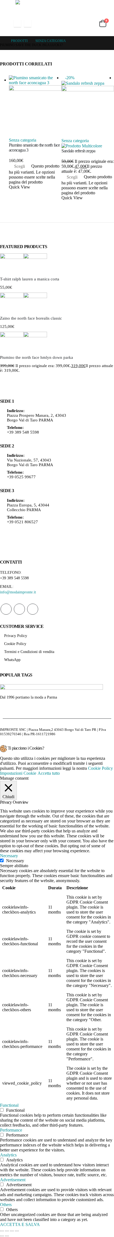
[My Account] (76, 23)
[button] (5, 23)
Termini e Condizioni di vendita (29, 651)
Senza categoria (22, 140)
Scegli (19, 166)
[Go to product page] (35, 106)
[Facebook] (17, 23)
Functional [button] (9, 1105)
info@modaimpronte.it (18, 592)
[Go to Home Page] (1, 41)
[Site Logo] (57, 5)
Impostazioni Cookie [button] (18, 773)
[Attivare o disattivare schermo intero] (7, 1230)
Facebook (6, 609)
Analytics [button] (8, 1155)
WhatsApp (32, 609)
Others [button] (6, 1204)
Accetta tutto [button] (49, 773)
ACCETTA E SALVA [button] (20, 1224)
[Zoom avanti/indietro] (2, 1230)
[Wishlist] (89, 23)
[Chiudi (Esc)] (17, 1230)
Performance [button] (11, 1130)
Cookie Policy (15, 643)
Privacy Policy (15, 635)
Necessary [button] (9, 855)
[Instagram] (27, 23)
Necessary (15, 860)
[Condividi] (12, 1230)
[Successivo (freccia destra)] (7, 1235)
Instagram (19, 609)
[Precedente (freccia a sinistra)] (2, 1235)
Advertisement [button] (12, 1179)
